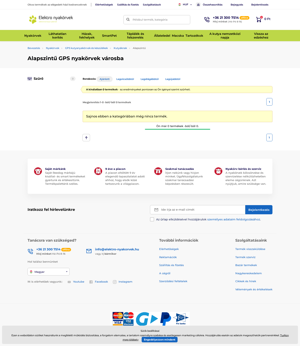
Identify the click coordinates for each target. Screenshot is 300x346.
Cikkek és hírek (245, 281)
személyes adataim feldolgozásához (233, 219)
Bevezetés (34, 48)
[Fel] (86, 137)
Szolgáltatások (152, 4)
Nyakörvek (52, 48)
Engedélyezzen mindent (159, 339)
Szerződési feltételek (173, 281)
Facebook (101, 281)
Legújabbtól (172, 79)
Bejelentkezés (259, 4)
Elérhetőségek (104, 4)
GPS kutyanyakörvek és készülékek (86, 48)
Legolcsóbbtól (125, 79)
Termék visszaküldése (250, 249)
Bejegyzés (237, 4)
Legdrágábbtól (150, 79)
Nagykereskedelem (248, 273)
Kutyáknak (120, 48)
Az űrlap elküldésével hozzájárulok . (208, 219)
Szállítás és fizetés (128, 4)
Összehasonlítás (212, 4)
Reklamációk (168, 257)
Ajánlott (105, 79)
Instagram (125, 281)
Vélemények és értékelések (253, 289)
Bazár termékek (246, 265)
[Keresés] (128, 19)
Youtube (78, 281)
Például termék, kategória (150, 19)
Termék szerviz (245, 257)
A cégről (164, 273)
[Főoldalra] (51, 19)
